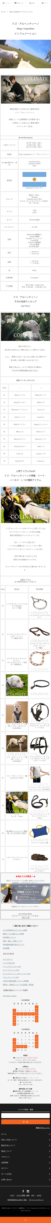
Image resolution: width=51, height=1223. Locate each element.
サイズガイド (8, 959)
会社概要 (6, 948)
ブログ (12, 1195)
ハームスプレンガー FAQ (12, 966)
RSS (32, 1195)
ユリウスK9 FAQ (9, 963)
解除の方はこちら (43, 1127)
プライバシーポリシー (36, 1200)
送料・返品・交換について (12, 941)
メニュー (7, 3)
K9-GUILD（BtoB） (10, 996)
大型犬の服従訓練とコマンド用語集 (16, 981)
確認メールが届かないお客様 (13, 934)
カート (46, 3)
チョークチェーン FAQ (11, 970)
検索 (33, 3)
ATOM (39, 1195)
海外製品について (9, 937)
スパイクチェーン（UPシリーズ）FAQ (16, 974)
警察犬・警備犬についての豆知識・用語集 (18, 984)
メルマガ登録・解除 (23, 1195)
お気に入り (20, 3)
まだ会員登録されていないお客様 (15, 930)
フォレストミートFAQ (11, 977)
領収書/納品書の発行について (13, 944)
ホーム (3, 12)
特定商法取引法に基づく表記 (17, 1200)
